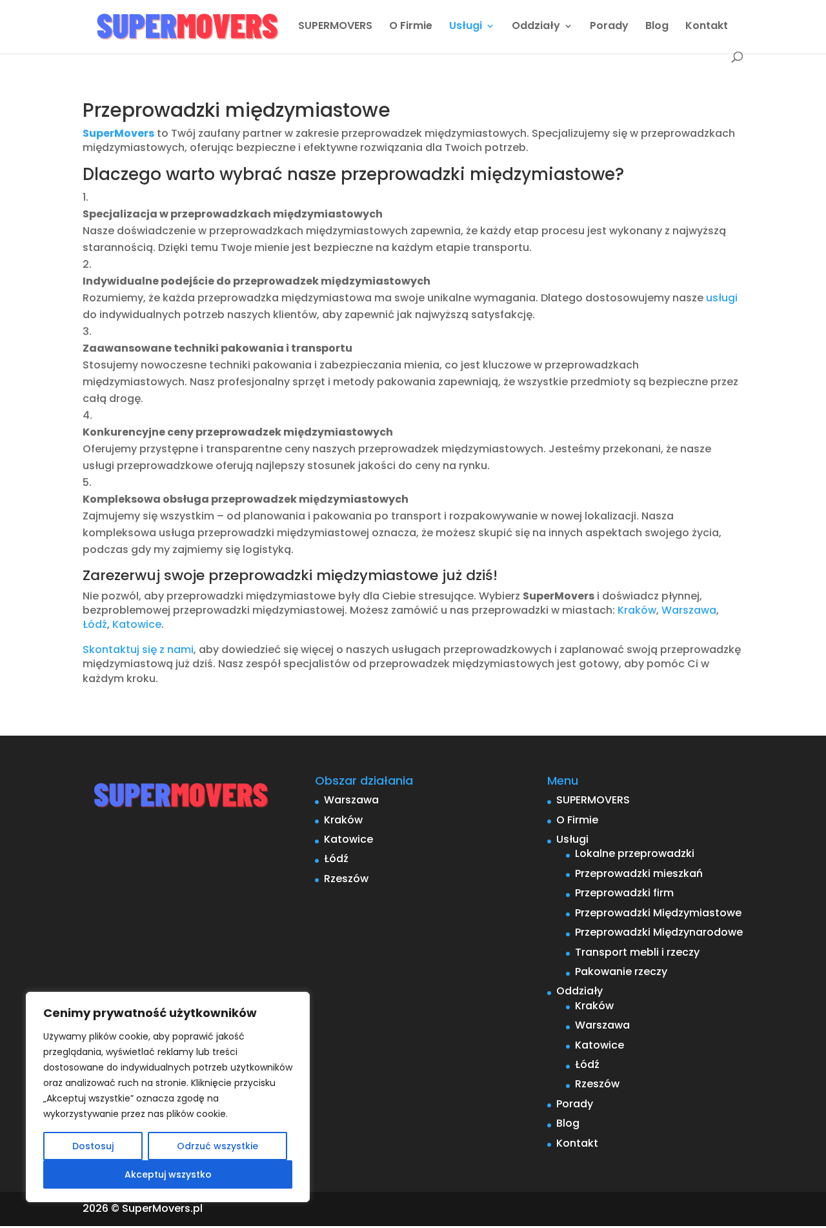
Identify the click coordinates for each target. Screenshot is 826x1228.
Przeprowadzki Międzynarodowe (659, 932)
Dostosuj (93, 1146)
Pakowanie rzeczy (621, 971)
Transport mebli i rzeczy (637, 952)
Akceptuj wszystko (168, 1174)
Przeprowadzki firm (624, 892)
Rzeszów (346, 878)
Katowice (136, 624)
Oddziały (536, 27)
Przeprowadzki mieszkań (639, 873)
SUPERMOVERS (335, 27)
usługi (722, 297)
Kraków (637, 610)
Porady (609, 27)
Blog (657, 27)
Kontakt (706, 27)
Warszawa (688, 610)
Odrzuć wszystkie (217, 1146)
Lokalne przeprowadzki (634, 853)
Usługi (465, 27)
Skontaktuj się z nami (138, 649)
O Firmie (410, 27)
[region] (168, 1097)
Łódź (95, 624)
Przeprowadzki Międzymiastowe (658, 912)
